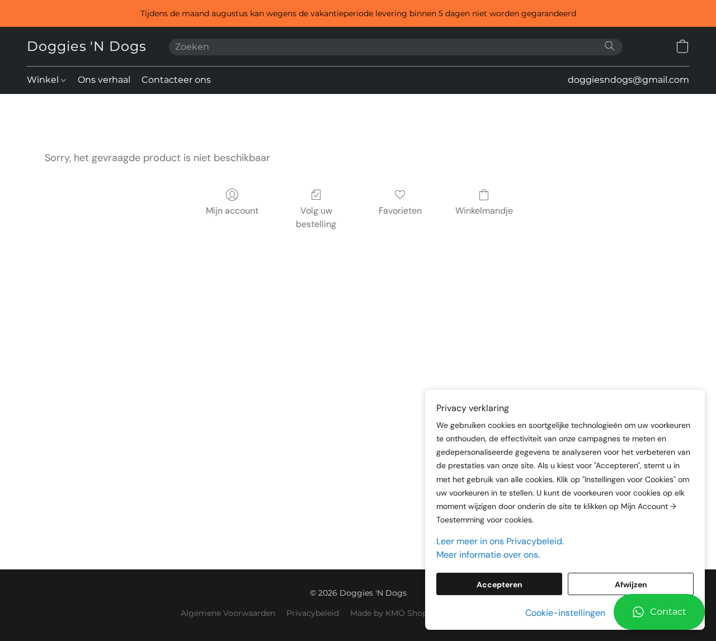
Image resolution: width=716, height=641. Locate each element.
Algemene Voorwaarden (228, 613)
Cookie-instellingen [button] (565, 613)
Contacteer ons (176, 79)
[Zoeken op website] (609, 46)
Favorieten (400, 210)
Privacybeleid (312, 613)
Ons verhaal (104, 79)
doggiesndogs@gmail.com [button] (628, 79)
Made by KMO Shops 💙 (396, 613)
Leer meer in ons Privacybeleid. (500, 541)
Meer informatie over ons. (488, 554)
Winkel (44, 79)
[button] (659, 612)
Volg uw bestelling (316, 217)
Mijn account (232, 210)
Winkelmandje (484, 210)
